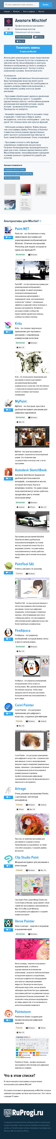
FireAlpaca (22, 630)
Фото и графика (29, 11)
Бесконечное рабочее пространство (18, 174)
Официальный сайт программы (27, 32)
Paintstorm (23, 1012)
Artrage (20, 788)
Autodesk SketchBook (31, 470)
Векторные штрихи (12, 178)
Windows (16, 11)
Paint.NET (22, 229)
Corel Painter (24, 705)
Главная (7, 11)
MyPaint (21, 401)
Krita (18, 323)
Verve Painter (25, 921)
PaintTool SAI (24, 564)
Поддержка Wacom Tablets (15, 170)
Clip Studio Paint (27, 857)
